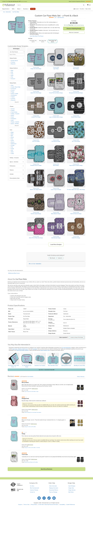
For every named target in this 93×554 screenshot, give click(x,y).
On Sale (33, 9)
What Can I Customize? (74, 32)
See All (35, 263)
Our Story (32, 486)
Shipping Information (53, 488)
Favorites (82, 8)
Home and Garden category (22, 350)
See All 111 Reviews (46, 469)
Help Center (88, 8)
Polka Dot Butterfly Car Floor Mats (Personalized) (33, 412)
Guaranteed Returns (53, 490)
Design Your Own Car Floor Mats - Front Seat (32, 447)
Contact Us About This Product (76, 337)
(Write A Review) (80, 376)
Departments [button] (5, 9)
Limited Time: (14, 1)
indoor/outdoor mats (45, 350)
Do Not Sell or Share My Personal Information (48, 504)
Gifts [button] (13, 9)
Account (76, 8)
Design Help (71, 488)
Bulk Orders (71, 492)
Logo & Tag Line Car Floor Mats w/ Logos (31, 391)
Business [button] (25, 9)
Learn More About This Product (36, 36)
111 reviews (30, 376)
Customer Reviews (34, 490)
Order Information (53, 486)
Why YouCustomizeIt (34, 488)
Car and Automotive (66, 347)
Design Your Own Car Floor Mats (30, 426)
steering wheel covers (23, 348)
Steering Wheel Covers (14, 273)
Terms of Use (26, 504)
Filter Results (52, 258)
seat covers (14, 348)
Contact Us (60, 258)
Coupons (20, 504)
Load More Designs (56, 244)
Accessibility (62, 504)
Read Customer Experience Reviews (77, 1)
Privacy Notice (34, 504)
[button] (88, 5)
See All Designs (71, 486)
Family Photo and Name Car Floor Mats (31, 462)
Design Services (71, 490)
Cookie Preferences (70, 504)
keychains (35, 348)
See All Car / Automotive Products (46, 369)
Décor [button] (19, 9)
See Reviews (59, 17)
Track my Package (53, 492)
